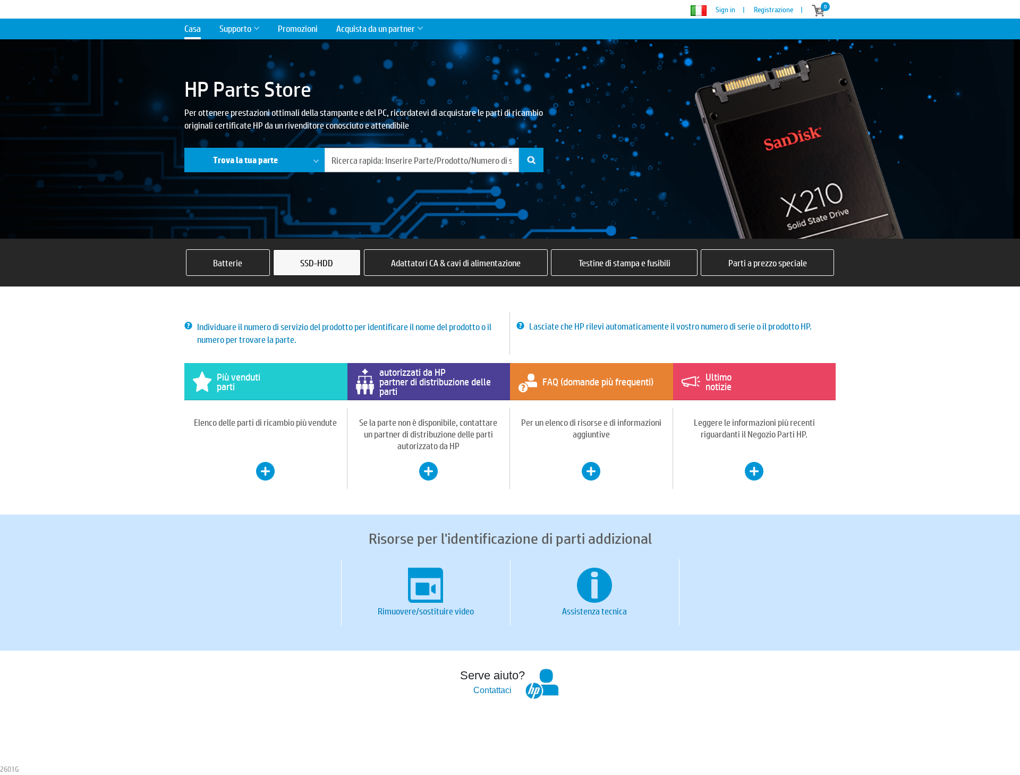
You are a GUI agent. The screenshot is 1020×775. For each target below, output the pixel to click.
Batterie (227, 263)
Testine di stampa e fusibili (624, 263)
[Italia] (702, 10)
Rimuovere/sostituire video (426, 611)
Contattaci (492, 690)
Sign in (725, 9)
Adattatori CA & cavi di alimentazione (456, 263)
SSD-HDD (316, 263)
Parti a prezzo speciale (767, 263)
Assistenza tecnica (594, 611)
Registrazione (773, 9)
